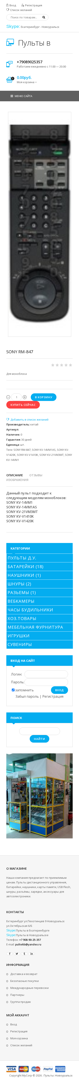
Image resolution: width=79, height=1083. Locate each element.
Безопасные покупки (24, 981)
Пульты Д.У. (22, 558)
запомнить (24, 690)
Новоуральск (50, 27)
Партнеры (17, 995)
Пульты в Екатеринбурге (33, 930)
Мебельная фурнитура (35, 627)
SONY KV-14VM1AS (44, 450)
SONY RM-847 (22, 450)
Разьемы (22, 592)
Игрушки (19, 636)
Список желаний (20, 10)
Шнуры (19, 584)
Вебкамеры (21, 601)
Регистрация (33, 5)
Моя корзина (19, 1038)
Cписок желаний (21, 1045)
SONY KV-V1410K (27, 455)
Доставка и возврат (23, 974)
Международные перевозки (29, 988)
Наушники (24, 575)
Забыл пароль (27, 696)
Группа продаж (20, 1002)
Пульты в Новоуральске (32, 935)
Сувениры (20, 644)
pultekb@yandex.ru (28, 944)
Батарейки (26, 566)
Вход (12, 5)
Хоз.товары (22, 618)
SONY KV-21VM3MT (51, 455)
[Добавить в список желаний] (27, 419)
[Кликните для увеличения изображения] (39, 224)
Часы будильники (30, 610)
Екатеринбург (30, 27)
